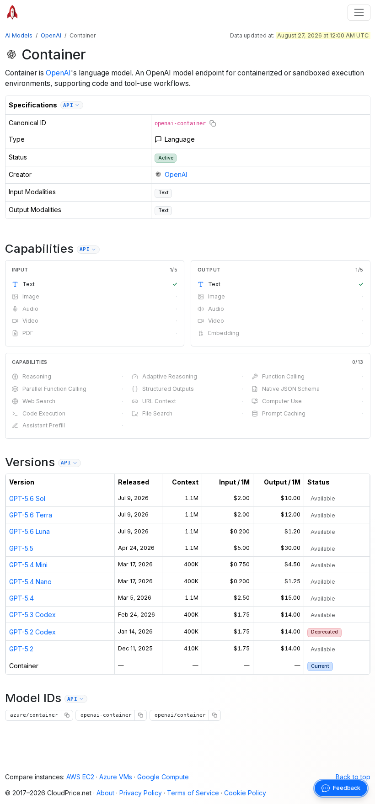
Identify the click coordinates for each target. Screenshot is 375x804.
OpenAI (51, 35)
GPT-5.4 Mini (28, 565)
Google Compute (163, 777)
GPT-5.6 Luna (29, 531)
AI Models (18, 35)
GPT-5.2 (21, 649)
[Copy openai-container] (213, 123)
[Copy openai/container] (214, 715)
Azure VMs (115, 777)
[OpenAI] (11, 54)
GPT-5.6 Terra (30, 515)
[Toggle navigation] (359, 13)
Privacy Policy (140, 793)
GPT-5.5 (21, 548)
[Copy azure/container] (67, 715)
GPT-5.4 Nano (30, 582)
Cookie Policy (245, 793)
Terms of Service (193, 793)
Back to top (353, 777)
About (105, 793)
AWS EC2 (80, 777)
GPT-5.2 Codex (32, 632)
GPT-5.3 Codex (32, 614)
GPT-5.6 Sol (27, 498)
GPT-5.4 (21, 598)
